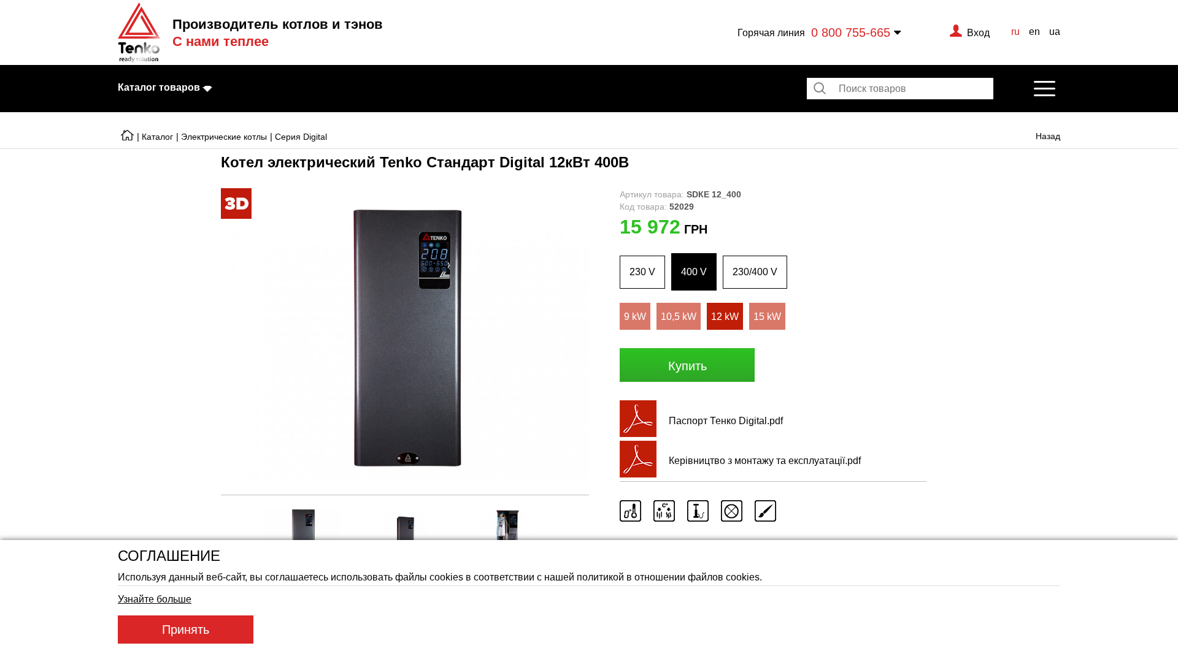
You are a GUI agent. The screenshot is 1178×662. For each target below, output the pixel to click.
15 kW (767, 316)
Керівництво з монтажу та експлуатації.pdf (765, 460)
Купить (687, 366)
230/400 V (755, 271)
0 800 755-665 (850, 32)
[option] (405, 341)
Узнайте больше (154, 598)
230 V (642, 271)
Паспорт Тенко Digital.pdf (726, 420)
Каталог (157, 137)
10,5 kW (678, 316)
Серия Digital (301, 137)
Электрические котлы (224, 137)
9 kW (635, 316)
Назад (1048, 136)
